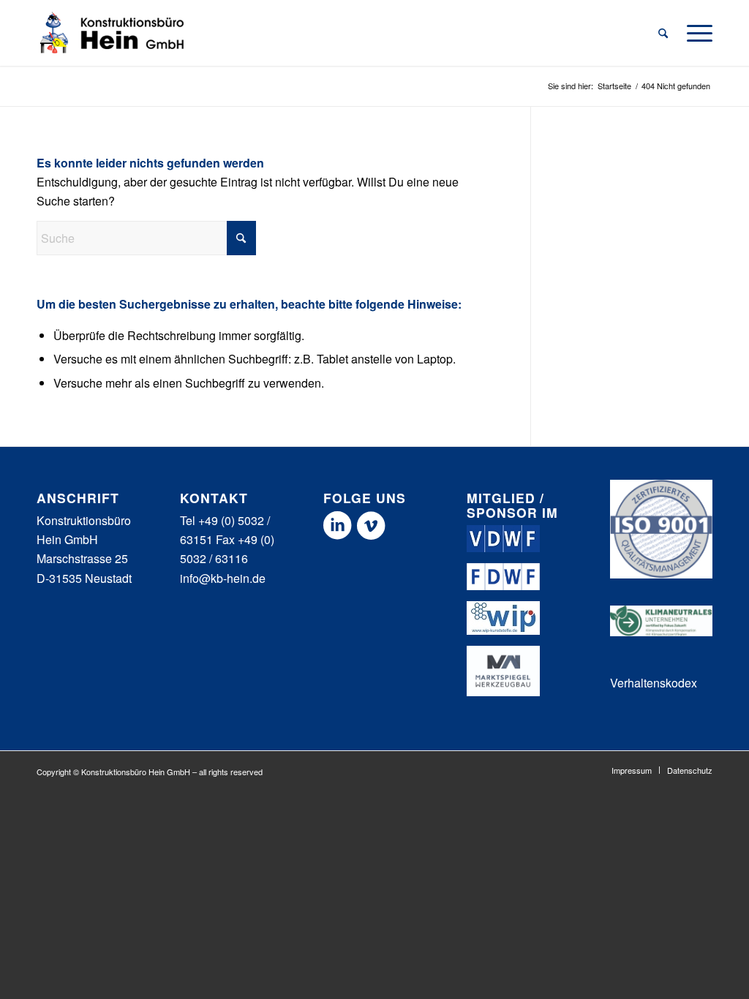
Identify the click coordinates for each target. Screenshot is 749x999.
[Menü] (694, 33)
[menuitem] (663, 33)
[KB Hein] (113, 33)
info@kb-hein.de (223, 578)
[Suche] (663, 33)
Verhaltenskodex (653, 682)
